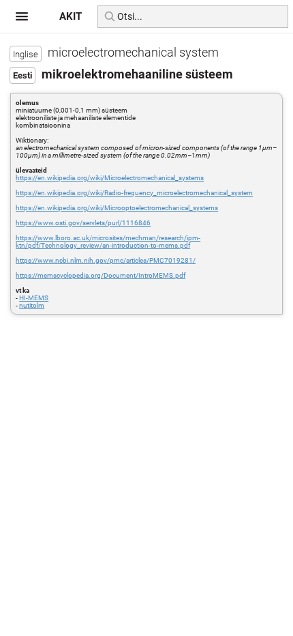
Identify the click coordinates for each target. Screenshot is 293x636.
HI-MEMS (33, 298)
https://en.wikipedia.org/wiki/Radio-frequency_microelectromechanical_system (134, 193)
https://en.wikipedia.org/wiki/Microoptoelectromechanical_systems (117, 208)
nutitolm (31, 305)
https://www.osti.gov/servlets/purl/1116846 (83, 223)
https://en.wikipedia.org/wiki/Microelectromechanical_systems (110, 178)
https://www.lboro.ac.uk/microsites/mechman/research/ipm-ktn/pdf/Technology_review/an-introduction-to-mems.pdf (108, 241)
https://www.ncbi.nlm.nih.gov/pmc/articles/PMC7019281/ (106, 260)
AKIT (70, 16)
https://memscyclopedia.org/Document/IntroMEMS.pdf (100, 275)
